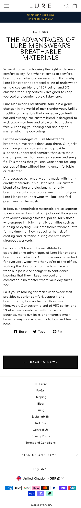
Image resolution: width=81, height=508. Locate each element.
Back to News (43, 361)
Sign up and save (39, 455)
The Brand (40, 384)
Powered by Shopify (40, 504)
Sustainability (40, 416)
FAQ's (40, 390)
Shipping (40, 397)
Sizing (40, 410)
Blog (40, 403)
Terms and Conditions (40, 442)
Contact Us (40, 429)
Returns (40, 423)
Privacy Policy (40, 436)
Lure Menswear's (16, 104)
